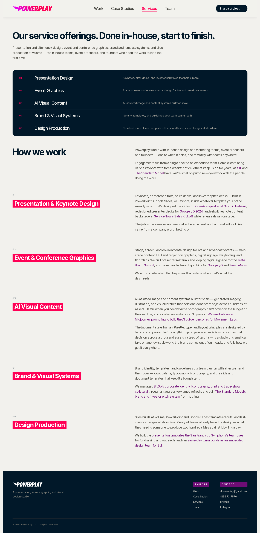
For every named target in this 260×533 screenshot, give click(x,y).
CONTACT (228, 484)
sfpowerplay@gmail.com (233, 491)
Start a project (231, 8)
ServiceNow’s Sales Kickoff (173, 216)
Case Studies (122, 8)
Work (98, 8)
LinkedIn (225, 501)
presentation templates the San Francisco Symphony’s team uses (197, 435)
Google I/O (215, 265)
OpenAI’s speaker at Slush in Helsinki (220, 206)
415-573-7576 (228, 496)
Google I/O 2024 (191, 211)
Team (170, 8)
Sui (239, 168)
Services (149, 8)
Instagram (225, 507)
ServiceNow (238, 265)
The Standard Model (149, 173)
